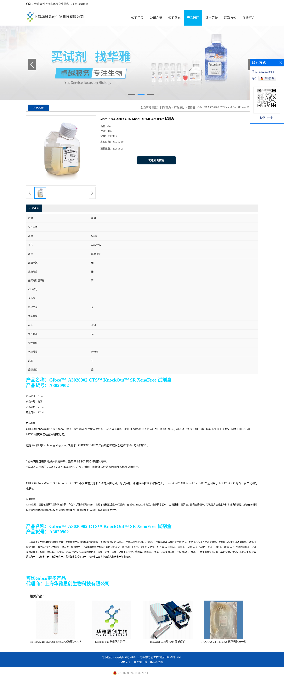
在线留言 (248, 17)
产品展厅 (193, 17)
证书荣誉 (211, 17)
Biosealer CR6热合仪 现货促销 (167, 641)
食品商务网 (156, 662)
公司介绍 (156, 17)
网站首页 (165, 107)
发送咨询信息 (156, 160)
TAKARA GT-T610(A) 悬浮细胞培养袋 (224, 641)
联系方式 (230, 17)
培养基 (191, 107)
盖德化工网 (140, 662)
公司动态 (174, 17)
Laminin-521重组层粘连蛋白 (111, 641)
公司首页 (137, 17)
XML (179, 657)
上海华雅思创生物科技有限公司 (156, 657)
